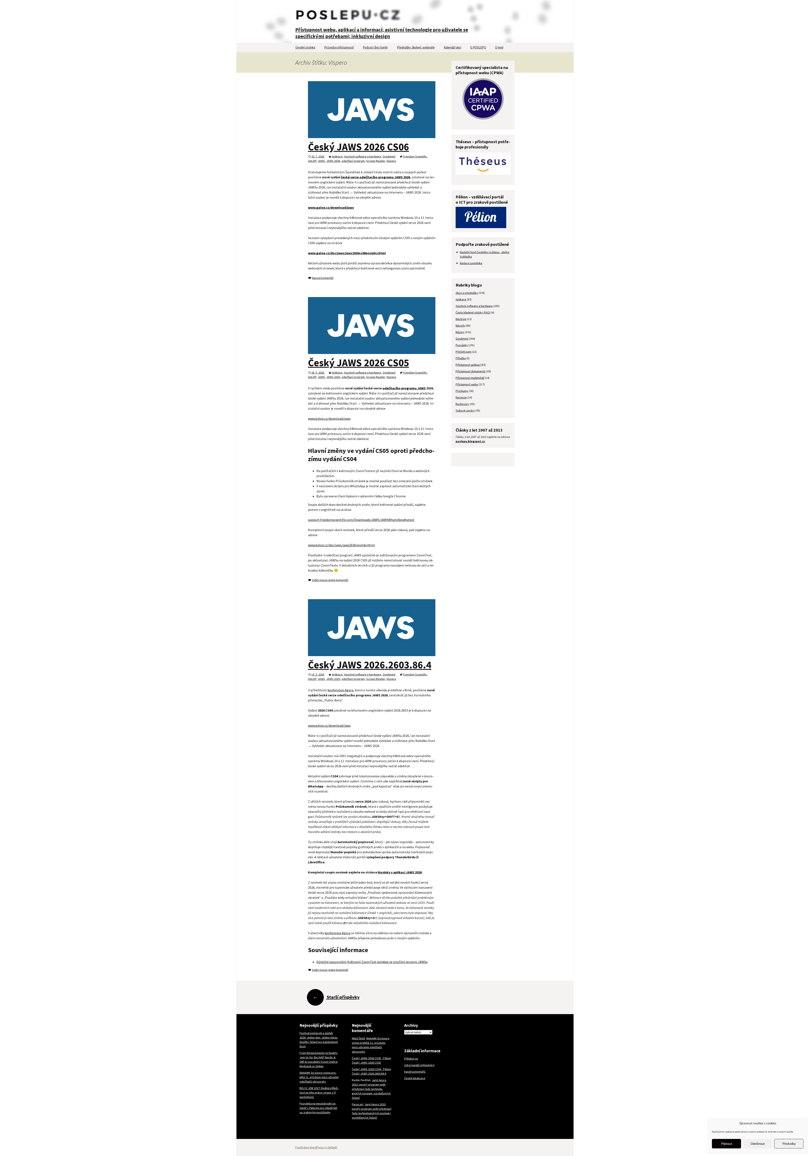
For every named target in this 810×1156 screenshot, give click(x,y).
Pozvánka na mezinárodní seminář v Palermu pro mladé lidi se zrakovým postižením (318, 1108)
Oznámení (389, 156)
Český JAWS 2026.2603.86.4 (369, 664)
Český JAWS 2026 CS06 (358, 146)
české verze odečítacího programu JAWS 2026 (375, 177)
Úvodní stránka (305, 47)
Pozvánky (462, 345)
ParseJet (357, 1104)
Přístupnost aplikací (468, 365)
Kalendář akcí (452, 47)
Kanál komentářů (414, 1072)
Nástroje (461, 319)
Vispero (391, 161)
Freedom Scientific (415, 156)
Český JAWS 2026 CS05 (358, 362)
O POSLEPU (478, 47)
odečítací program (353, 161)
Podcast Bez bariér (375, 47)
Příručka (461, 358)
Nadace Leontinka (471, 263)
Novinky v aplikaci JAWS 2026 (400, 872)
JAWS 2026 (333, 161)
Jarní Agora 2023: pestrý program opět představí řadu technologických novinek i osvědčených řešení (371, 1089)
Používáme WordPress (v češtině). (316, 1147)
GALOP (312, 161)
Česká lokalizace (414, 1078)
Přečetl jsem (463, 352)
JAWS (321, 161)
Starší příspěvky (336, 997)
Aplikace (337, 156)
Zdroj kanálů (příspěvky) (419, 1065)
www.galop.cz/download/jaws (329, 418)
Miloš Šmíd (358, 1038)
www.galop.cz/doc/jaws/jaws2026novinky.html (341, 545)
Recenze (461, 397)
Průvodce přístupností (339, 47)
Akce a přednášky (467, 293)
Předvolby (789, 1144)
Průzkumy (462, 391)
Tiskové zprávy (465, 410)
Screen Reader (375, 161)
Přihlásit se (411, 1058)
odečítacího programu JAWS (404, 388)
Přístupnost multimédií (470, 378)
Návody (460, 325)
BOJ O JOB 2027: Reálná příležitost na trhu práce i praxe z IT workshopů (319, 1092)
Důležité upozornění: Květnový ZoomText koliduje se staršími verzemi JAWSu (372, 962)
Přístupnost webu (467, 384)
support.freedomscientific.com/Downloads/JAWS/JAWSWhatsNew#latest (361, 520)
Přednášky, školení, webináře (416, 47)
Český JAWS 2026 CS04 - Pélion (371, 1069)
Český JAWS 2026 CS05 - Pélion (371, 1058)
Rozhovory (462, 404)
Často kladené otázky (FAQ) (473, 312)
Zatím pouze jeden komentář (330, 580)
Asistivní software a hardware (362, 156)
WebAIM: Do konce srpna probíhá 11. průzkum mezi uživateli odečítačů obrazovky (319, 1077)
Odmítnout (758, 1144)
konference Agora (340, 690)
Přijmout (726, 1144)
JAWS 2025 (333, 377)
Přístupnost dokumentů (471, 371)
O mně (499, 47)
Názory (460, 332)
